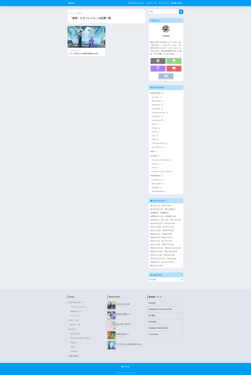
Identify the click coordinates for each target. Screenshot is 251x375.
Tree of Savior (158, 147)
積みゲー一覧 (75, 325)
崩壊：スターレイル (156, 265)
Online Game (156, 93)
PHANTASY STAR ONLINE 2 (158, 328)
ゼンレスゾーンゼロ (167, 262)
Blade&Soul (157, 105)
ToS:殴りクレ (154, 262)
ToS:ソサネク (171, 258)
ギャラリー (165, 3)
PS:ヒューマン (155, 244)
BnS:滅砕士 (165, 212)
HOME (126, 366)
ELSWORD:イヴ (170, 216)
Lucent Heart (158, 120)
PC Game (155, 156)
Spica (71, 3)
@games (73, 342)
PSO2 (155, 132)
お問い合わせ (177, 3)
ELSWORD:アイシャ (156, 216)
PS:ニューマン (167, 241)
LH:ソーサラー (175, 219)
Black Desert (157, 101)
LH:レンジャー (155, 230)
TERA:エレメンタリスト (172, 248)
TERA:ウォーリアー (156, 248)
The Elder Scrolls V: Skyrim (162, 171)
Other (155, 124)
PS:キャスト (155, 241)
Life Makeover (158, 180)
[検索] (181, 12)
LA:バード (164, 219)
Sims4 (155, 168)
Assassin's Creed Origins (162, 160)
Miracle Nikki (157, 184)
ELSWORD (157, 109)
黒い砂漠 (152, 315)
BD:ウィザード (155, 205)
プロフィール (152, 3)
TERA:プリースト (156, 255)
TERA (155, 139)
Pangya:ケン (154, 237)
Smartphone (156, 176)
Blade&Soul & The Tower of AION (160, 309)
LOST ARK (157, 116)
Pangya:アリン (168, 230)
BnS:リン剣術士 (170, 209)
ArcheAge (156, 97)
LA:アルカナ (154, 219)
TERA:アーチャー (167, 244)
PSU (155, 136)
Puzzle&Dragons (159, 191)
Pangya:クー (167, 234)
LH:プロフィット (168, 227)
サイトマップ (75, 316)
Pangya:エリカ (155, 234)
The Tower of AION (159, 143)
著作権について (75, 311)
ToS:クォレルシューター (157, 258)
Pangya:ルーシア (166, 237)
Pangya (156, 128)
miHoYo (156, 164)
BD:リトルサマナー (156, 209)
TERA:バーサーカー (170, 251)
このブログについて (136, 3)
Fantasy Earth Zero (160, 112)
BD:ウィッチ (166, 205)
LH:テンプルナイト (156, 223)
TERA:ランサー (169, 255)
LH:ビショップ (155, 227)
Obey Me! (156, 187)
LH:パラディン (169, 223)
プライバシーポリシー (78, 307)
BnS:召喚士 (154, 212)
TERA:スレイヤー (156, 251)
